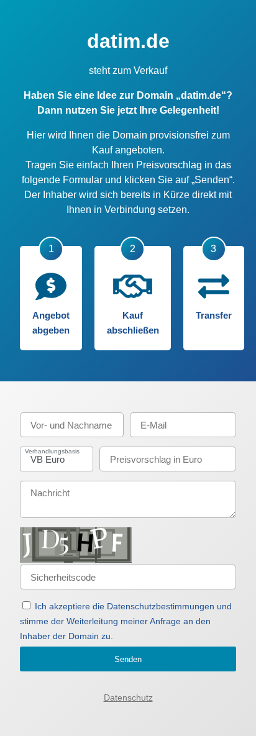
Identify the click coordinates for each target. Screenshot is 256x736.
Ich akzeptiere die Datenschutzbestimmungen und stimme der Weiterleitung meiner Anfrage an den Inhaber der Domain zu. (126, 621)
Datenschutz (128, 697)
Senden (128, 659)
